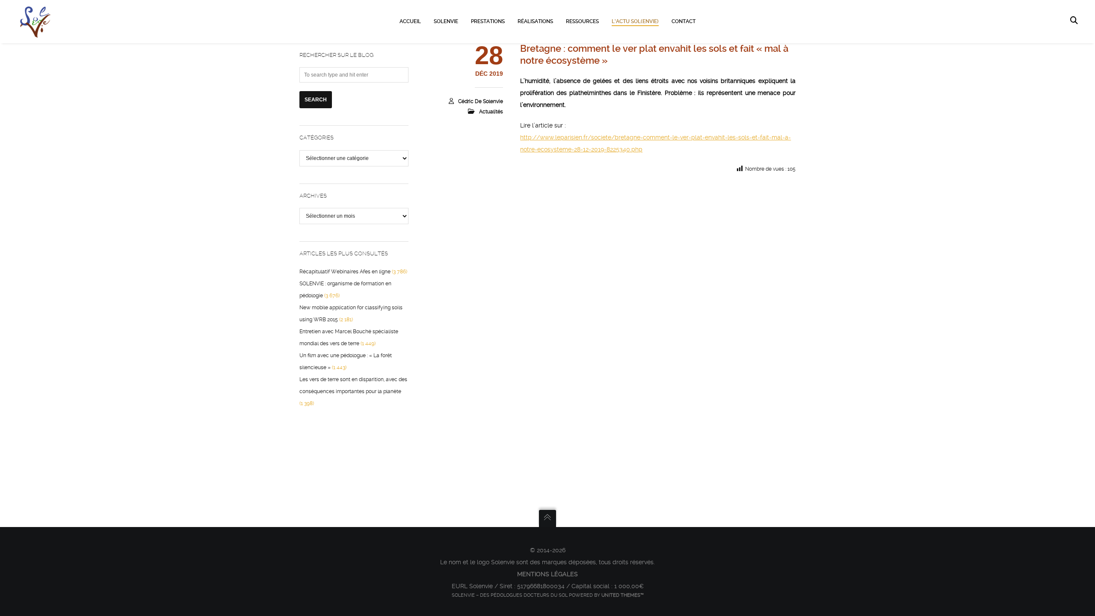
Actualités (491, 112)
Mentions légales (547, 574)
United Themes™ (622, 595)
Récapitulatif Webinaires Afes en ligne (345, 272)
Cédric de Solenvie (480, 101)
